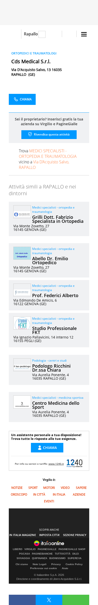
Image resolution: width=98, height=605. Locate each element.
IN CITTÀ (39, 494)
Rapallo (31, 34)
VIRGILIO (30, 549)
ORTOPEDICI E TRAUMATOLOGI (34, 53)
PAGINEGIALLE (47, 549)
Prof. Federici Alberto (55, 295)
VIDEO (65, 488)
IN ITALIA (59, 494)
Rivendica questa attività (51, 134)
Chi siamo (22, 564)
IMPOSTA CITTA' (49, 535)
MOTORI (49, 488)
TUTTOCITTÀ (62, 554)
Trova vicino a (48, 159)
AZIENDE (79, 494)
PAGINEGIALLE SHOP (72, 549)
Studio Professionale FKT (54, 330)
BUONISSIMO (57, 558)
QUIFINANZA (39, 558)
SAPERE (81, 488)
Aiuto (65, 568)
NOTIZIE (17, 488)
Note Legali (39, 564)
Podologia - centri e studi (49, 360)
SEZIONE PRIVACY (74, 535)
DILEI (75, 554)
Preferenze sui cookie (43, 568)
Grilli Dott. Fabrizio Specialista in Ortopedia (57, 219)
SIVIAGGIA (23, 558)
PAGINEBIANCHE (42, 554)
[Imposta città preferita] (15, 34)
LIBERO (17, 549)
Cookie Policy (74, 564)
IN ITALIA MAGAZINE (22, 535)
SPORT (33, 488)
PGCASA (24, 554)
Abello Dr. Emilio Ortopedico (50, 260)
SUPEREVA (74, 558)
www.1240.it (56, 463)
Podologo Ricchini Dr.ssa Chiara (51, 368)
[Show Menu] (84, 34)
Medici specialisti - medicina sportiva (57, 397)
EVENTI (49, 501)
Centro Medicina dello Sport (55, 405)
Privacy (56, 564)
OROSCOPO (19, 494)
